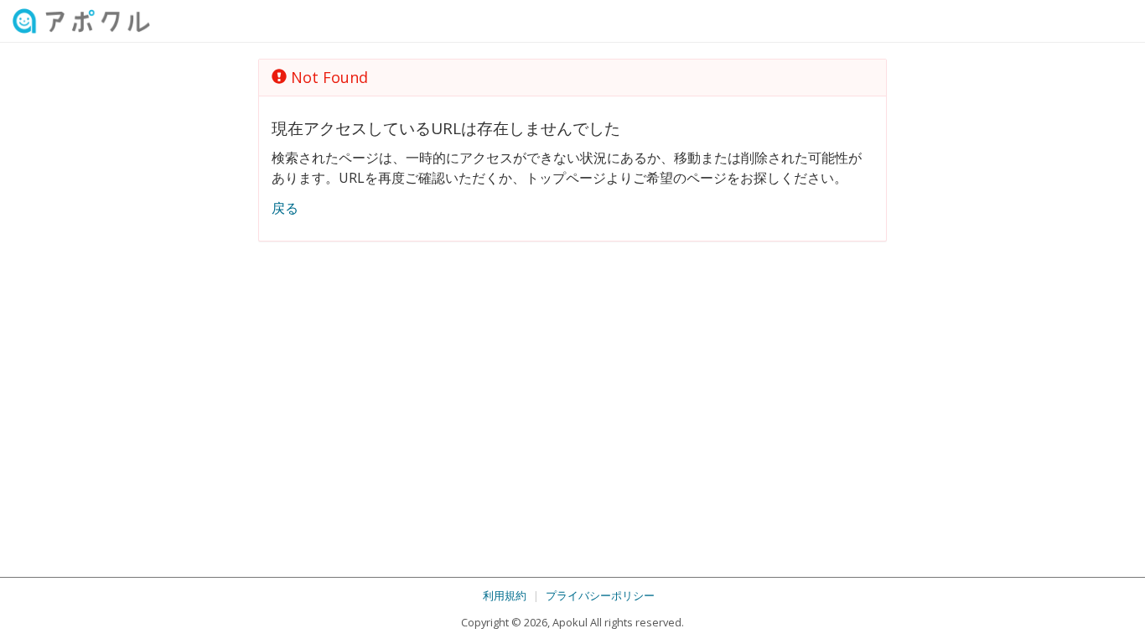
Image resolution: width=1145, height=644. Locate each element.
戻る (285, 208)
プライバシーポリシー (600, 595)
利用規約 (504, 595)
